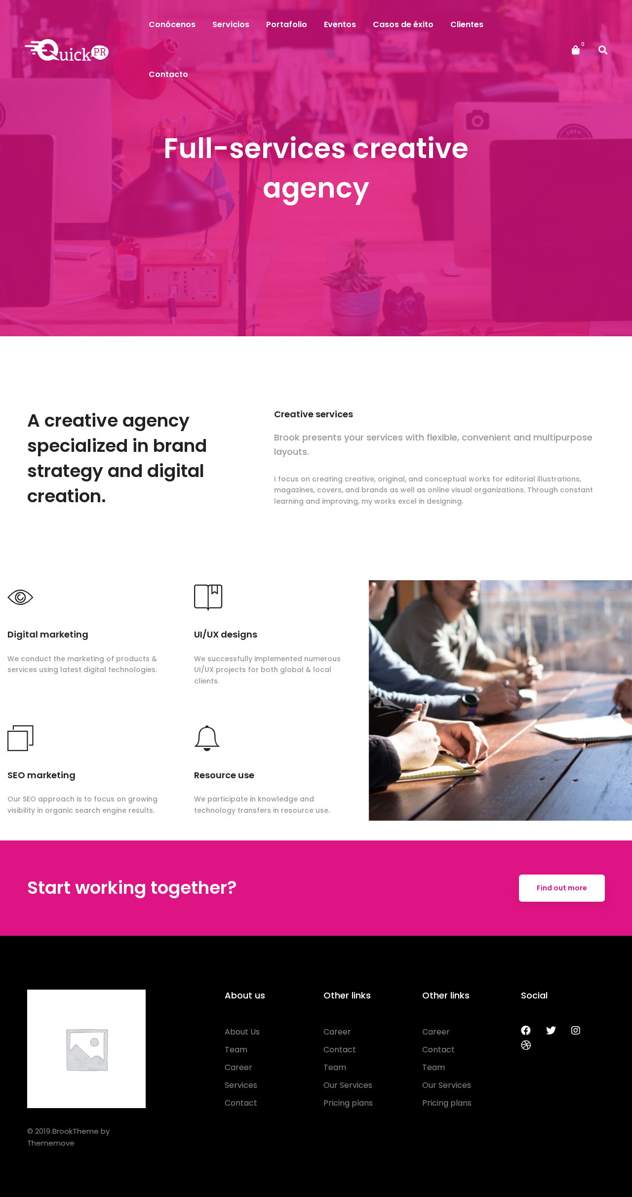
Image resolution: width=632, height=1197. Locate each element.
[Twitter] (551, 1030)
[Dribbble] (525, 1045)
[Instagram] (576, 1030)
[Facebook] (525, 1030)
